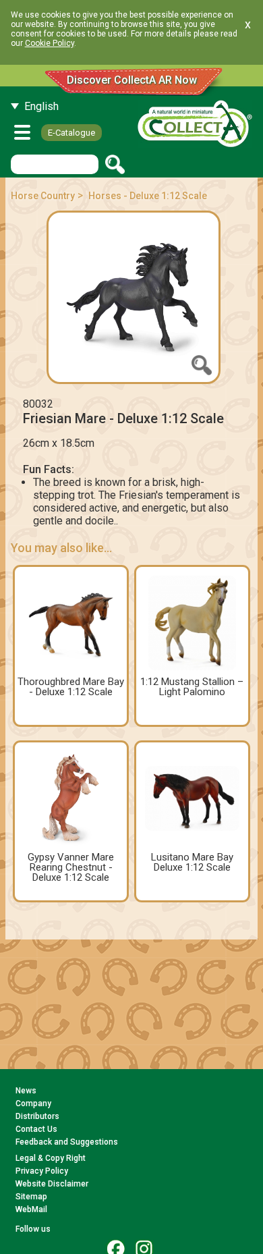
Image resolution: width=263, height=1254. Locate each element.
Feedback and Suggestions (67, 1142)
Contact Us (36, 1129)
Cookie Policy (49, 43)
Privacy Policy (42, 1171)
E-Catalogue (71, 133)
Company (33, 1103)
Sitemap (31, 1196)
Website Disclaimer (52, 1184)
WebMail (31, 1209)
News (26, 1090)
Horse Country (43, 195)
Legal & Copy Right (51, 1158)
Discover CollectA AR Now (132, 80)
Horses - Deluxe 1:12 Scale (147, 195)
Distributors (37, 1116)
